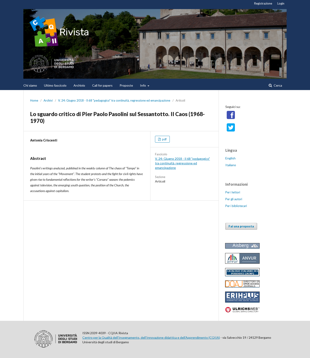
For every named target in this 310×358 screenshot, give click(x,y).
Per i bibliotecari (236, 206)
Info (143, 85)
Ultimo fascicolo (55, 85)
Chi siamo (30, 85)
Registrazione (263, 3)
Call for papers (102, 85)
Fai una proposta (241, 226)
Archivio (79, 85)
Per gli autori (233, 199)
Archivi (48, 100)
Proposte (126, 85)
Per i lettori (232, 192)
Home (34, 100)
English (230, 158)
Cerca (277, 85)
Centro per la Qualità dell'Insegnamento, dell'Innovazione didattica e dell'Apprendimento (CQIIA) (151, 337)
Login (280, 3)
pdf (164, 139)
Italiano (230, 165)
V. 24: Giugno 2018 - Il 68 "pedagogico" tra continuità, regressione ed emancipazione (114, 100)
